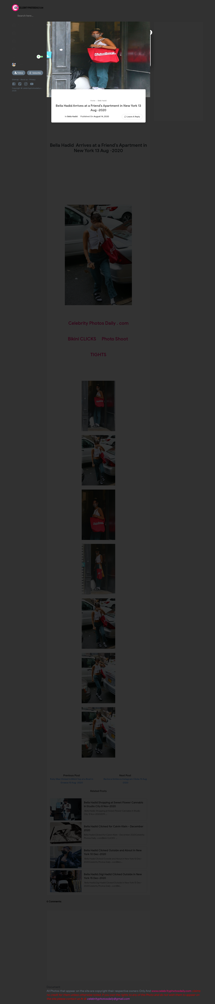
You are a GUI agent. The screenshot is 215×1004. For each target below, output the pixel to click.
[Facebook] (14, 84)
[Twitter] (20, 84)
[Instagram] (26, 84)
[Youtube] (32, 84)
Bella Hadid (72, 116)
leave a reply (133, 116)
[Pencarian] (14, 16)
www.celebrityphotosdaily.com (171, 991)
